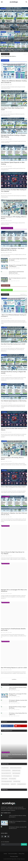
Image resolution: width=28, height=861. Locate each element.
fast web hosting (17, 781)
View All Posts (23, 294)
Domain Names (5, 285)
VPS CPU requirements (6, 770)
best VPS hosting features (7, 775)
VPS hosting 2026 (12, 778)
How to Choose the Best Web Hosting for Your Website (13, 190)
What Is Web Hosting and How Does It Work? (13, 486)
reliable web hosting (16, 770)
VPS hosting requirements (7, 781)
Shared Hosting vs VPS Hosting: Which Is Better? (13, 217)
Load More (14, 679)
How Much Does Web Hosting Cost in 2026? (12, 108)
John (1, 29)
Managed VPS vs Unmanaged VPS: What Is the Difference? (17, 266)
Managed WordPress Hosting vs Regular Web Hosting (13, 136)
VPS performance (5, 767)
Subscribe (24, 844)
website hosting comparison (15, 767)
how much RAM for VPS (6, 773)
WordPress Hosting (7, 290)
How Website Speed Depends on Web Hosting (12, 163)
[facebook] (2, 836)
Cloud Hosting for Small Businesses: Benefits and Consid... (16, 272)
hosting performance (21, 784)
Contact (5, 853)
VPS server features (5, 784)
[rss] (8, 836)
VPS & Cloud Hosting (7, 228)
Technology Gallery (14, 856)
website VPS (13, 784)
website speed (4, 778)
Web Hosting (5, 60)
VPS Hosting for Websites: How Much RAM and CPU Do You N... (12, 249)
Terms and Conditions (12, 853)
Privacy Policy (21, 853)
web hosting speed (16, 773)
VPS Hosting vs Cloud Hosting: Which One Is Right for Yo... (18, 714)
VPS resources (16, 775)
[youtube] (5, 836)
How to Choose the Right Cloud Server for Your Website (18, 259)
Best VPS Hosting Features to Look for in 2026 (17, 278)
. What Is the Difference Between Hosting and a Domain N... (14, 81)
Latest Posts (5, 294)
